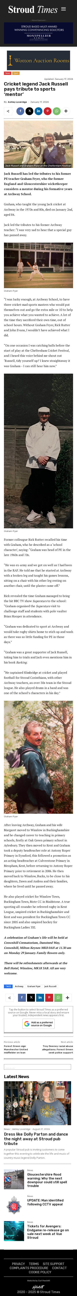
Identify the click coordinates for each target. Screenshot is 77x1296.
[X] (29, 111)
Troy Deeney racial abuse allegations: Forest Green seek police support (57, 1049)
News (7, 73)
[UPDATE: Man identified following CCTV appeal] (14, 1205)
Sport (15, 73)
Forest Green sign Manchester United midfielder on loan (16, 1049)
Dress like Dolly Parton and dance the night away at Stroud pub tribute (36, 1139)
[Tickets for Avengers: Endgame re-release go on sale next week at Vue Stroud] (14, 1231)
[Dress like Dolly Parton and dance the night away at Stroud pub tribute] (37, 1103)
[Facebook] (20, 111)
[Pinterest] (48, 111)
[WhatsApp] (57, 111)
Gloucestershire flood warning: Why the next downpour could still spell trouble (47, 1180)
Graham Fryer (33, 986)
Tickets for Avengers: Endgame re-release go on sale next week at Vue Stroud (48, 1232)
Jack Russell (50, 986)
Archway (19, 986)
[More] (66, 111)
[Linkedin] (38, 111)
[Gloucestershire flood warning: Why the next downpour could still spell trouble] (14, 1179)
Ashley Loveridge (17, 102)
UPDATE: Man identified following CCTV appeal (45, 1202)
